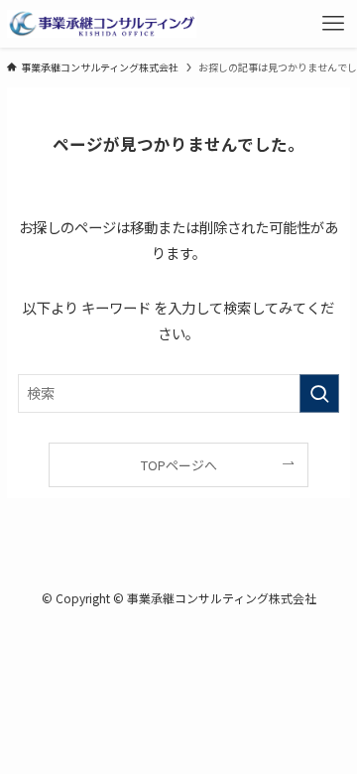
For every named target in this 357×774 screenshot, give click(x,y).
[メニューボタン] (333, 24)
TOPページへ (179, 464)
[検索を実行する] (319, 393)
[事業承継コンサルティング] (101, 24)
